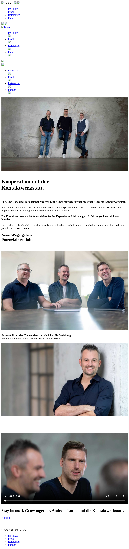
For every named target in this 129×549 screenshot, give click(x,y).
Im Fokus (13, 8)
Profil (11, 11)
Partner (12, 18)
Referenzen (14, 14)
